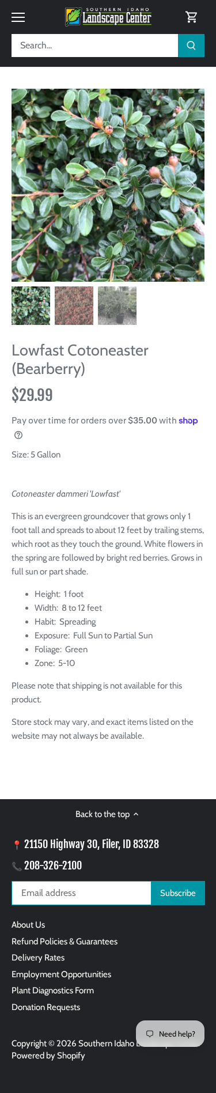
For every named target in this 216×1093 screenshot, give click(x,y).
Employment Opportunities (61, 974)
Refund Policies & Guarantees (65, 941)
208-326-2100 (53, 865)
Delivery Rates (38, 957)
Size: (20, 454)
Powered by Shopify (48, 1055)
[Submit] (191, 45)
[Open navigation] (18, 17)
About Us (28, 925)
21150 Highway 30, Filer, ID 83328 (91, 844)
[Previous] (26, 185)
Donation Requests (46, 1007)
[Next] (190, 185)
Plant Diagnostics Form (53, 990)
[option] (108, 185)
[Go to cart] (192, 17)
